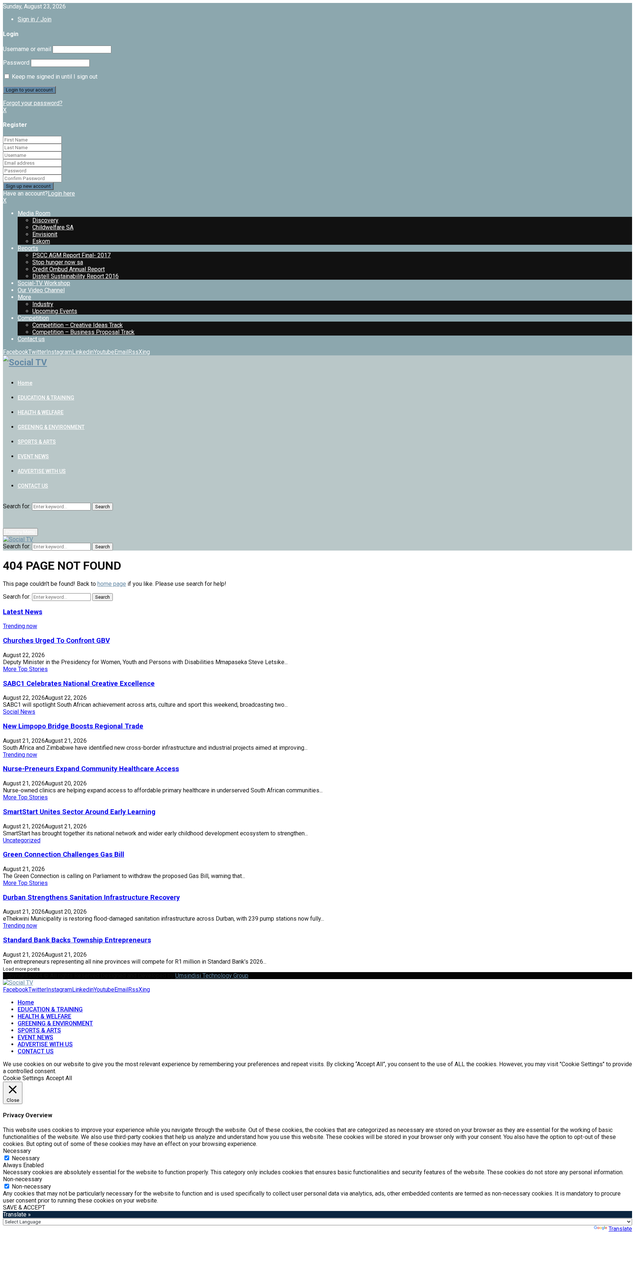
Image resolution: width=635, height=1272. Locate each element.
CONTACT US (33, 486)
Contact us (31, 339)
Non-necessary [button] (22, 1179)
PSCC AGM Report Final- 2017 (71, 255)
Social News (19, 711)
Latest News (22, 612)
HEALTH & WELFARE (41, 412)
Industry (42, 304)
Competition (33, 318)
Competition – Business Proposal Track (83, 332)
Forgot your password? (32, 103)
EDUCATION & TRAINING (46, 398)
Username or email (27, 49)
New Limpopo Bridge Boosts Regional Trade (73, 726)
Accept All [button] (59, 1078)
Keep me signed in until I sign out (53, 76)
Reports (28, 248)
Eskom (41, 241)
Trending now (20, 626)
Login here (61, 193)
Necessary (26, 1158)
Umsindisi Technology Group (211, 975)
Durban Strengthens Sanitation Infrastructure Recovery (91, 897)
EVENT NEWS (33, 456)
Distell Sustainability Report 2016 (75, 276)
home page (111, 583)
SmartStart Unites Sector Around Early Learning (79, 812)
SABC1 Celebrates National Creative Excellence (79, 684)
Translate (620, 1228)
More (24, 297)
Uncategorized (21, 840)
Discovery (45, 220)
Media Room (34, 213)
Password (16, 62)
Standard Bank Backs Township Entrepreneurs (77, 940)
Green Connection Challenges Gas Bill (63, 854)
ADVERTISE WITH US (42, 471)
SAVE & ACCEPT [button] (24, 1207)
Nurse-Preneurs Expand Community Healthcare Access (91, 769)
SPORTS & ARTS (37, 442)
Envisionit (44, 234)
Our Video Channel (41, 290)
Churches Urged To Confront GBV (56, 641)
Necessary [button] (17, 1150)
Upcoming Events (54, 311)
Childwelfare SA (52, 227)
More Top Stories (25, 669)
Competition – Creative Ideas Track (77, 325)
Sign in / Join (34, 19)
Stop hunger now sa (57, 262)
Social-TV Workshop (44, 283)
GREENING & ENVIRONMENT (51, 427)
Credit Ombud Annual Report (68, 269)
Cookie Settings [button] (23, 1078)
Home (25, 383)
